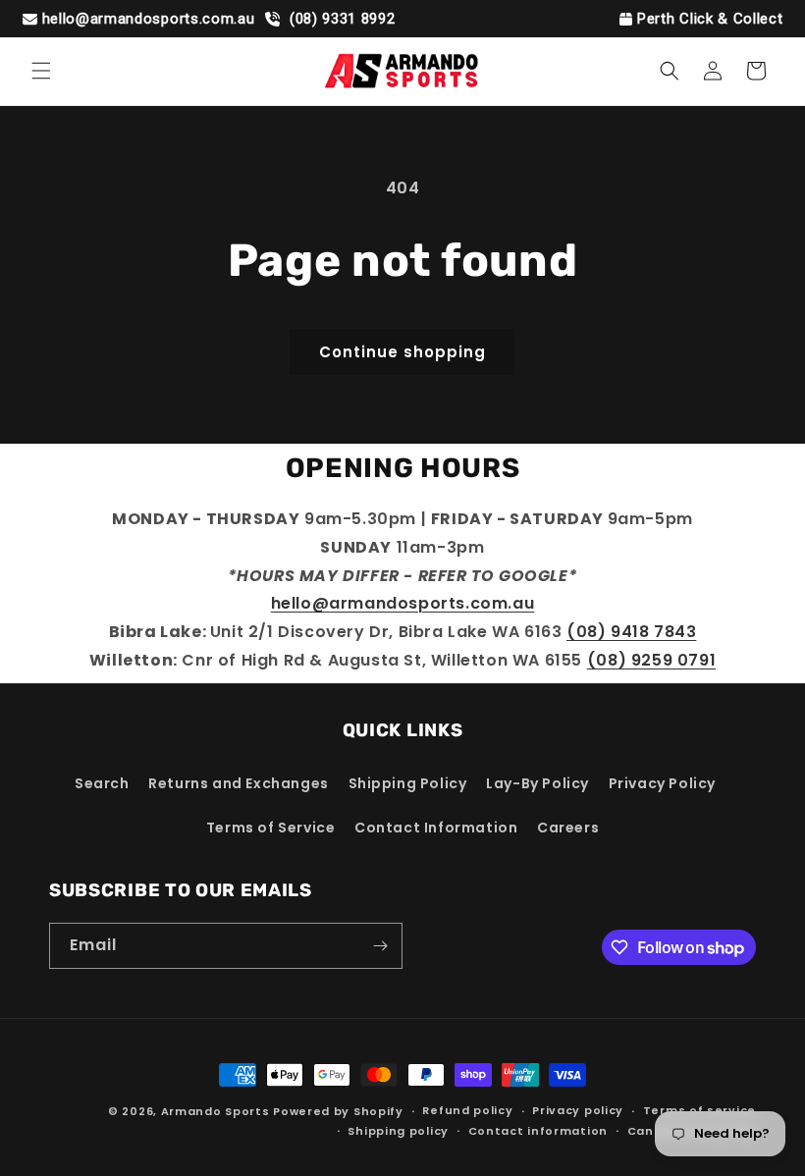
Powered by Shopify (338, 1111)
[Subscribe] (380, 946)
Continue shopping (402, 352)
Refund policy (467, 1110)
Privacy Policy (662, 783)
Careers (568, 827)
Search (102, 783)
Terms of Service (271, 827)
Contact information (538, 1131)
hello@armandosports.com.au (148, 18)
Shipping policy (398, 1131)
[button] (41, 70)
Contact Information (435, 827)
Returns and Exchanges (238, 783)
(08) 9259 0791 (651, 660)
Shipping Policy (408, 783)
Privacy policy (577, 1110)
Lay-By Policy (537, 783)
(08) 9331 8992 (340, 18)
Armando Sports (215, 1111)
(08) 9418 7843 (631, 631)
